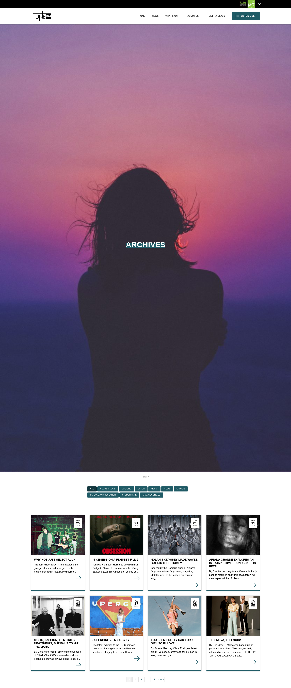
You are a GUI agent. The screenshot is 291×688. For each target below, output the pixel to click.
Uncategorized (151, 495)
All (92, 489)
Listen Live (248, 16)
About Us (193, 16)
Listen (141, 489)
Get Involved (217, 16)
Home (142, 16)
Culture (126, 489)
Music (154, 489)
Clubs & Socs (107, 489)
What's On (171, 16)
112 (153, 679)
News (155, 16)
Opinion (180, 489)
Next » (160, 679)
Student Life (129, 495)
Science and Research (103, 495)
